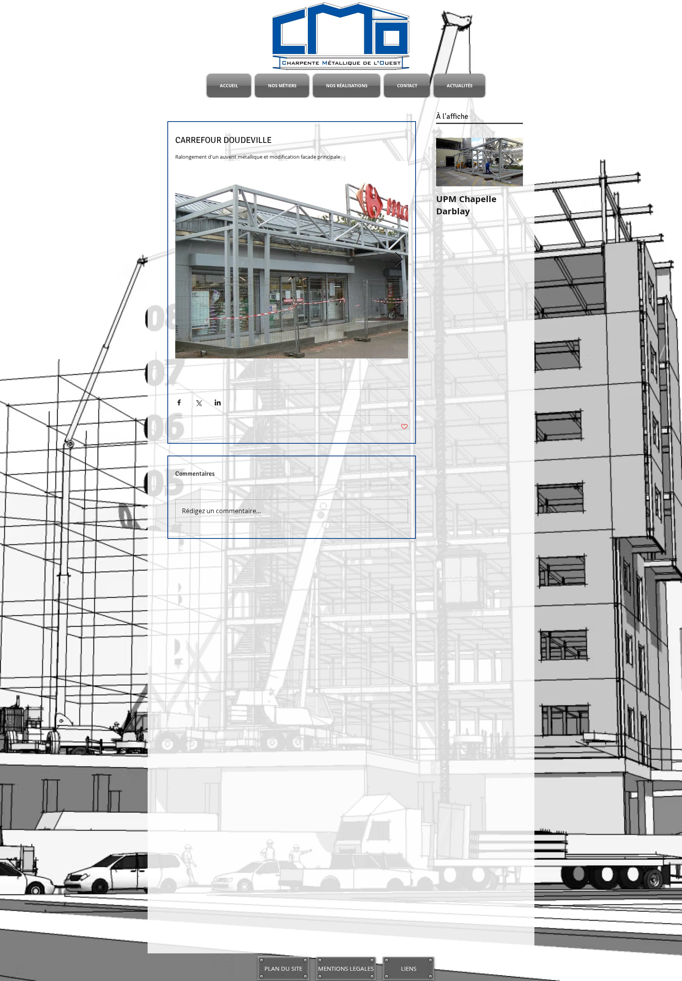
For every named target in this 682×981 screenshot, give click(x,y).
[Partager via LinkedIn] (217, 402)
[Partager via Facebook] (179, 402)
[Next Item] (510, 162)
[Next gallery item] (398, 259)
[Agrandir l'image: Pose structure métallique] (291, 259)
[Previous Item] (448, 162)
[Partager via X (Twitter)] (198, 402)
